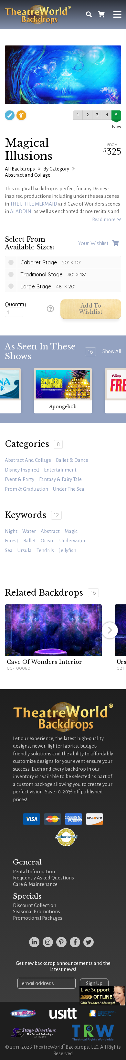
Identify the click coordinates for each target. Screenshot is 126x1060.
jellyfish (67, 550)
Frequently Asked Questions (43, 877)
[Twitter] (88, 942)
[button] (110, 630)
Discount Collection (34, 905)
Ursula (24, 550)
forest (11, 540)
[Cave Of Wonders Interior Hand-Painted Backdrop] (53, 630)
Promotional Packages (37, 918)
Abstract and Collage (27, 175)
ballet (29, 540)
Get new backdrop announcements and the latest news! (63, 966)
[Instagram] (48, 942)
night (11, 531)
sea (9, 550)
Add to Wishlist (90, 309)
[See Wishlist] (101, 14)
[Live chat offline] (102, 995)
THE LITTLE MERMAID (33, 204)
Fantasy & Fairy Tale (60, 479)
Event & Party (19, 479)
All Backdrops (20, 168)
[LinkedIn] (34, 942)
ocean (48, 540)
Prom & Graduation (26, 489)
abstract (50, 531)
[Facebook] (75, 942)
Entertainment (60, 470)
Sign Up (94, 983)
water (29, 531)
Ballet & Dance (72, 460)
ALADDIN (20, 211)
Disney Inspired (22, 470)
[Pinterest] (61, 942)
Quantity (15, 304)
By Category (56, 168)
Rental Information (34, 871)
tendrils (45, 550)
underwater (72, 540)
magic (71, 531)
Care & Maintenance (35, 884)
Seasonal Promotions (36, 911)
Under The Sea (68, 489)
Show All (111, 351)
